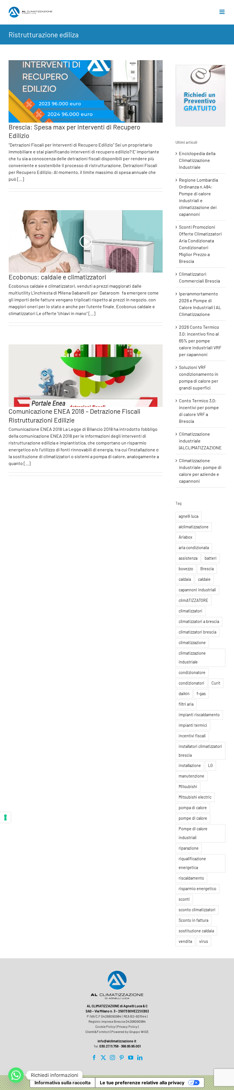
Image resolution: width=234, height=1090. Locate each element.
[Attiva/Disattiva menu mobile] (222, 12)
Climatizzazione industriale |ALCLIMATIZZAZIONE (200, 440)
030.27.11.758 (108, 1046)
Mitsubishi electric (195, 797)
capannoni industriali (197, 589)
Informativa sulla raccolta (62, 1082)
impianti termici (193, 725)
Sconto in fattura (193, 920)
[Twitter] (103, 1057)
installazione (190, 765)
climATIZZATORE (193, 600)
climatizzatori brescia (197, 632)
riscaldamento (191, 878)
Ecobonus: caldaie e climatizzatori (57, 277)
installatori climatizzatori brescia (200, 751)
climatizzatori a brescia (199, 621)
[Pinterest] (121, 1057)
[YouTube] (130, 1057)
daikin (184, 693)
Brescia (207, 568)
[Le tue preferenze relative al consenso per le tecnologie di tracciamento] (5, 817)
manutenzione (191, 776)
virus (203, 941)
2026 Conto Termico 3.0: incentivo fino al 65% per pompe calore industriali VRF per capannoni (200, 340)
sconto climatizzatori (197, 909)
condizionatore (192, 672)
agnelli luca (188, 516)
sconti (184, 899)
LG (210, 765)
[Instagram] (112, 1057)
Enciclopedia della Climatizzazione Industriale (197, 160)
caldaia (185, 579)
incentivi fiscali (192, 735)
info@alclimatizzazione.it (117, 1041)
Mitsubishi (188, 786)
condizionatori (191, 683)
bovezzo (186, 568)
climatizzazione (192, 642)
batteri (211, 558)
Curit (215, 683)
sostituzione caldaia (196, 930)
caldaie (204, 579)
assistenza (188, 558)
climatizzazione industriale (192, 657)
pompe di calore (193, 818)
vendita (185, 941)
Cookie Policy (105, 1026)
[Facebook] (94, 1057)
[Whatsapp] (16, 1075)
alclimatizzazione (194, 526)
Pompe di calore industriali (193, 833)
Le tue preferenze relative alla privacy (142, 1082)
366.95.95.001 (131, 1046)
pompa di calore (193, 807)
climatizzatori (190, 610)
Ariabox (185, 537)
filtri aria (186, 704)
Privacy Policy (127, 1026)
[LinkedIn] (139, 1057)
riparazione (189, 848)
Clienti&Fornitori (97, 1032)
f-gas (201, 693)
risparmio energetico (197, 888)
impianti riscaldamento (199, 714)
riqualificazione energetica (192, 863)
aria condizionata (194, 547)
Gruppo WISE (139, 1032)
